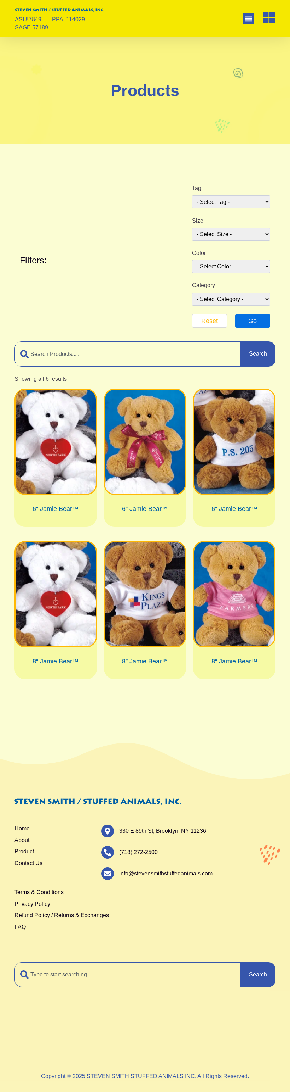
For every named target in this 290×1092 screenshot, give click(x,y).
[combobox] (127, 353)
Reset (209, 320)
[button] (248, 18)
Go (252, 320)
